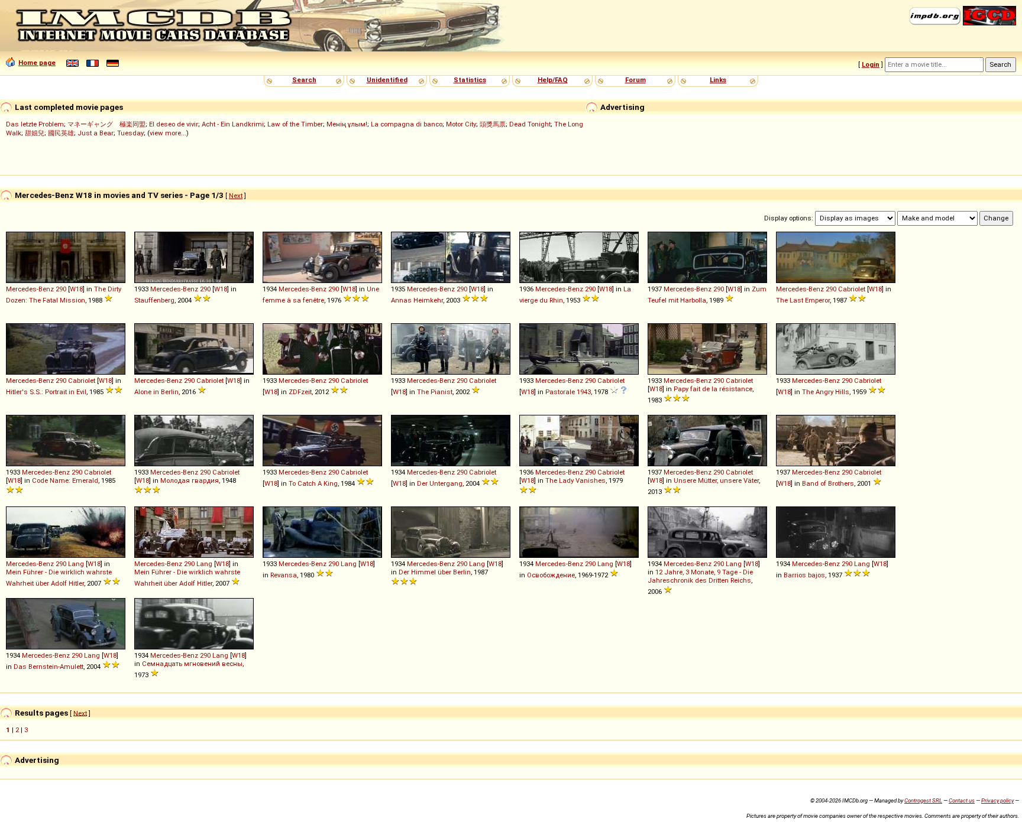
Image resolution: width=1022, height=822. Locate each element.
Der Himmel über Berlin (435, 572)
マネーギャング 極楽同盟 (106, 124)
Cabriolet (851, 289)
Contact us (962, 800)
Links (718, 80)
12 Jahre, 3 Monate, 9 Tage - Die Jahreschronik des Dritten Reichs (700, 576)
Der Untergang (440, 483)
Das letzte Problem (35, 124)
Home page (37, 63)
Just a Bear (95, 133)
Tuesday (130, 133)
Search (304, 80)
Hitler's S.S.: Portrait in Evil (46, 392)
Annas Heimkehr (417, 300)
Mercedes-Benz (30, 289)
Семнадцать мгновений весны (192, 663)
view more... (168, 133)
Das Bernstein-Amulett (48, 666)
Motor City (461, 124)
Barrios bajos (804, 575)
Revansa (283, 575)
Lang (76, 564)
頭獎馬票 (493, 124)
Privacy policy (997, 800)
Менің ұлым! (346, 124)
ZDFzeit (300, 392)
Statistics (470, 80)
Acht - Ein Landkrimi (233, 124)
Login (870, 64)
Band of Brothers (828, 483)
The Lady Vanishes (575, 480)
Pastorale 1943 (568, 392)
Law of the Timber (295, 124)
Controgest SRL (923, 800)
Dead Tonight (530, 124)
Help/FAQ (553, 80)
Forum (635, 80)
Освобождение (551, 575)
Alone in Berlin (156, 392)
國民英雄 (61, 133)
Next (235, 195)
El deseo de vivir (173, 124)
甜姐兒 (34, 133)
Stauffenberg (154, 300)
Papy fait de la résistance (713, 389)
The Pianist (434, 392)
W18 (76, 289)
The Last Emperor (803, 300)
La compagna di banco (406, 124)
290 (61, 289)
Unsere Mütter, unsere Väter (716, 480)
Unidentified (387, 80)
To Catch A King (313, 483)
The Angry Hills (825, 392)
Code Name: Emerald (65, 480)
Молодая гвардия (189, 480)
